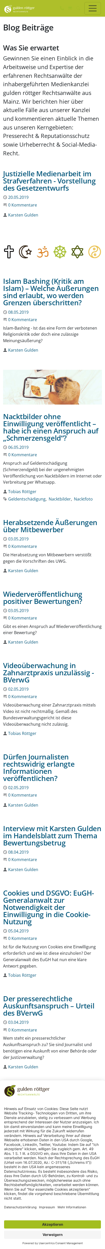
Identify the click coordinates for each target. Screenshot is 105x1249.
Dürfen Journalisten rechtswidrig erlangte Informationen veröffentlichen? (38, 767)
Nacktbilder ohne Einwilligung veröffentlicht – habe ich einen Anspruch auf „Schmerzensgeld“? (50, 427)
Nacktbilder (60, 499)
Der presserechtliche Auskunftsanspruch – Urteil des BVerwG (48, 1006)
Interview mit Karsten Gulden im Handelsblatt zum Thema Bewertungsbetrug (52, 835)
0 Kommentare (22, 205)
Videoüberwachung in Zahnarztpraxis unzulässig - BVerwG (48, 672)
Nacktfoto (83, 499)
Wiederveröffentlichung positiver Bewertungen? (42, 597)
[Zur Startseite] (19, 8)
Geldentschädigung (27, 499)
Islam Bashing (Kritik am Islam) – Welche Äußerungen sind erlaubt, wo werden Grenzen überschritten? (51, 291)
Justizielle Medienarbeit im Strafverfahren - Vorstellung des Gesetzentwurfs (49, 181)
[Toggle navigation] (92, 8)
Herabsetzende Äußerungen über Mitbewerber (50, 525)
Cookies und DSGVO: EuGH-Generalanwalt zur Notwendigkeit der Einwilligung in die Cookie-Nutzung (48, 907)
